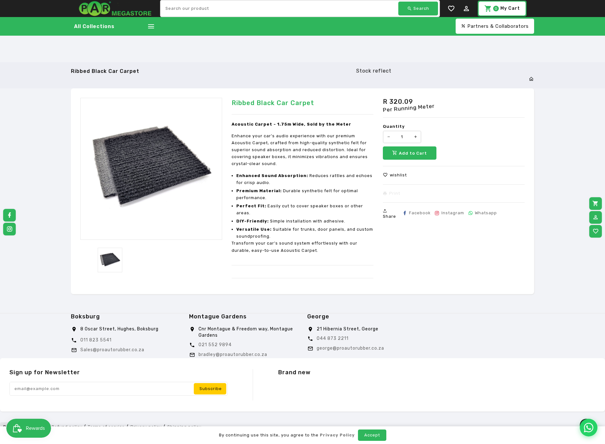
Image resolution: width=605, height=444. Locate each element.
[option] (110, 260)
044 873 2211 (333, 338)
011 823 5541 (96, 340)
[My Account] (595, 217)
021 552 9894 (215, 344)
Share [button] (389, 216)
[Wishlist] (595, 231)
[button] (395, 175)
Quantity (394, 126)
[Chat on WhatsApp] (588, 427)
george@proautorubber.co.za (350, 348)
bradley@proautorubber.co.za (233, 354)
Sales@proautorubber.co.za (112, 349)
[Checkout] (595, 203)
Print (394, 193)
